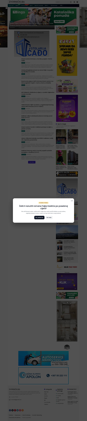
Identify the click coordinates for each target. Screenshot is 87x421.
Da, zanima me (39, 217)
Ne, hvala (49, 217)
